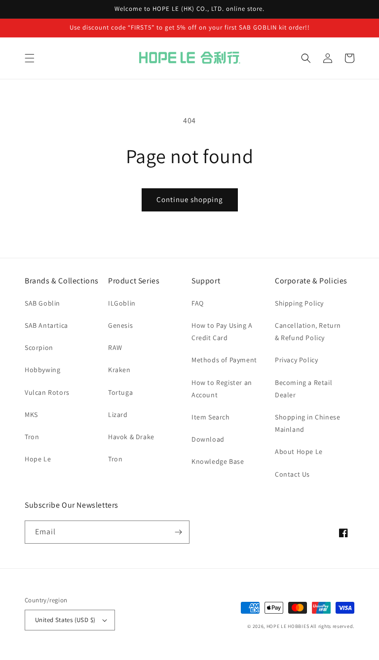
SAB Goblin (42, 303)
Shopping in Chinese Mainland (307, 423)
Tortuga (120, 392)
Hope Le (38, 458)
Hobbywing (42, 369)
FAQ (197, 303)
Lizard (118, 414)
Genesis (120, 325)
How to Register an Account (221, 388)
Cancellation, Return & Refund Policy (308, 331)
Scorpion (39, 347)
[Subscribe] (178, 532)
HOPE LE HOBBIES (287, 626)
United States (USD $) (65, 620)
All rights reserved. (332, 626)
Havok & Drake (131, 436)
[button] (29, 58)
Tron (32, 436)
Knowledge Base (217, 461)
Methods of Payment (224, 359)
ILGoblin (122, 303)
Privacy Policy (296, 359)
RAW (115, 347)
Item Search (210, 417)
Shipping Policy (299, 303)
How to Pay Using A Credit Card (222, 331)
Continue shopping (189, 199)
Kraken (119, 369)
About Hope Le (299, 451)
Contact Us (292, 474)
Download (208, 439)
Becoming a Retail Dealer (303, 388)
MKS (31, 414)
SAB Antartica (46, 325)
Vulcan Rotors (47, 392)
